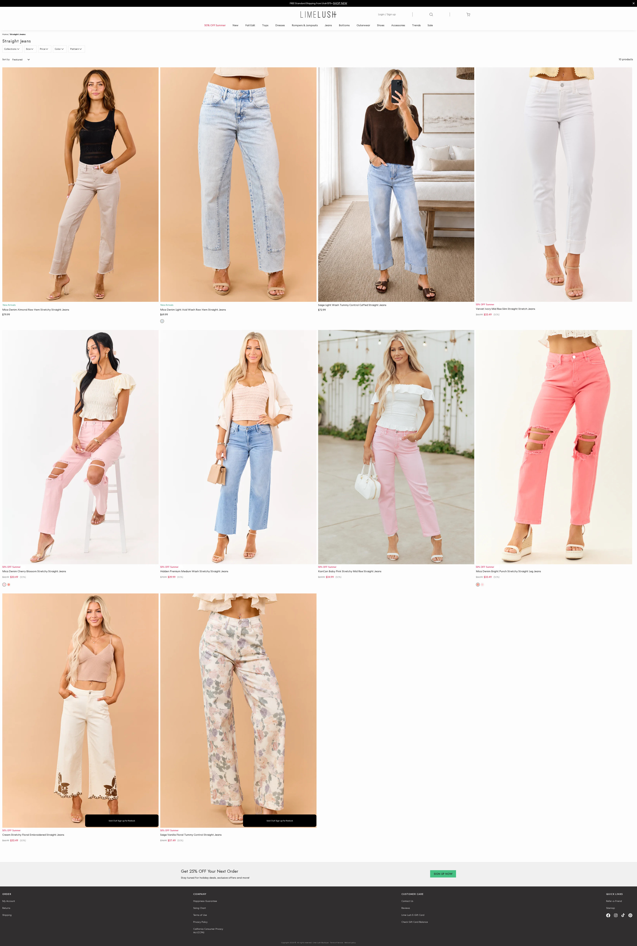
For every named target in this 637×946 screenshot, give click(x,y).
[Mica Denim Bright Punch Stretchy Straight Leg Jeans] (554, 447)
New (235, 25)
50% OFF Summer (215, 25)
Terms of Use (200, 914)
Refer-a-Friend (614, 901)
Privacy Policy (200, 921)
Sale (430, 25)
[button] (80, 298)
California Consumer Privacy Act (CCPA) (208, 930)
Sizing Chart (199, 908)
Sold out (80, 824)
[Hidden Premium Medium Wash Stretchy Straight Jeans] (238, 447)
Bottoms (344, 25)
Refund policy (350, 942)
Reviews (405, 908)
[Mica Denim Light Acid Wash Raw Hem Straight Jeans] (238, 184)
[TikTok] (624, 915)
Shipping (7, 914)
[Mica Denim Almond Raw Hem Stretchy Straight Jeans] (80, 184)
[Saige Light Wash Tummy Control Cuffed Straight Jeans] (396, 184)
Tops (265, 25)
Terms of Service (336, 942)
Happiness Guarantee (205, 901)
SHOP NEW (340, 3)
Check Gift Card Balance (414, 921)
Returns (6, 908)
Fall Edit (250, 25)
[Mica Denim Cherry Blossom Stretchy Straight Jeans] (80, 447)
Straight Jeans (18, 34)
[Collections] (19, 49)
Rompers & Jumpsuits (305, 25)
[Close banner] (633, 3)
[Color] (63, 49)
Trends (416, 25)
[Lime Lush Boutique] (318, 14)
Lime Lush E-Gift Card (412, 914)
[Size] (33, 49)
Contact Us (407, 901)
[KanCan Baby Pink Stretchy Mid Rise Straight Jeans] (396, 447)
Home (5, 34)
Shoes (380, 25)
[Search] (431, 14)
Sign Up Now (443, 874)
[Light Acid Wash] (162, 321)
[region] (318, 3)
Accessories (398, 25)
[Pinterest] (631, 915)
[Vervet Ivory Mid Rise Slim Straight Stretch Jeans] (554, 184)
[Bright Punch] (9, 584)
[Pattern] (81, 49)
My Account (8, 901)
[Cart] (468, 14)
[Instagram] (617, 915)
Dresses (280, 25)
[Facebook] (609, 915)
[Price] (47, 49)
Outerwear (363, 25)
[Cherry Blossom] (4, 584)
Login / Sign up (387, 14)
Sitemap (610, 908)
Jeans (328, 25)
